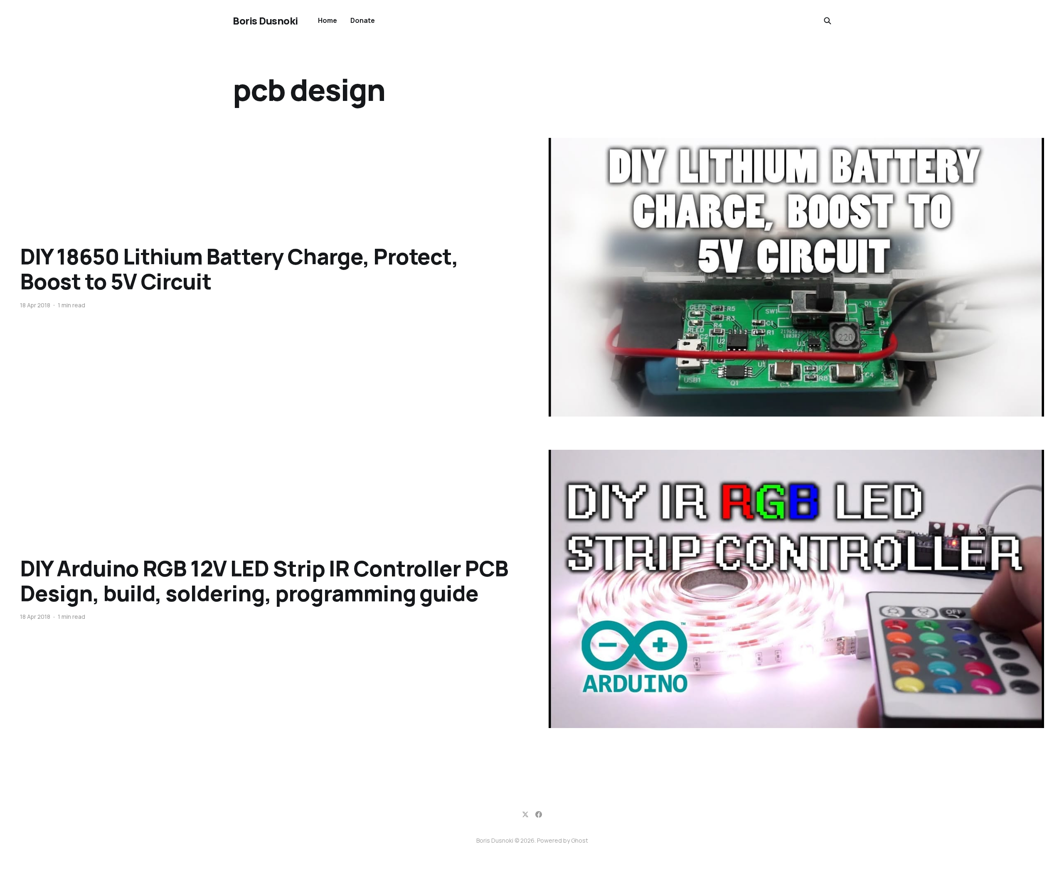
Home (327, 20)
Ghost (579, 840)
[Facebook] (538, 814)
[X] (525, 814)
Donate (362, 20)
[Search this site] (827, 21)
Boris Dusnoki (265, 21)
